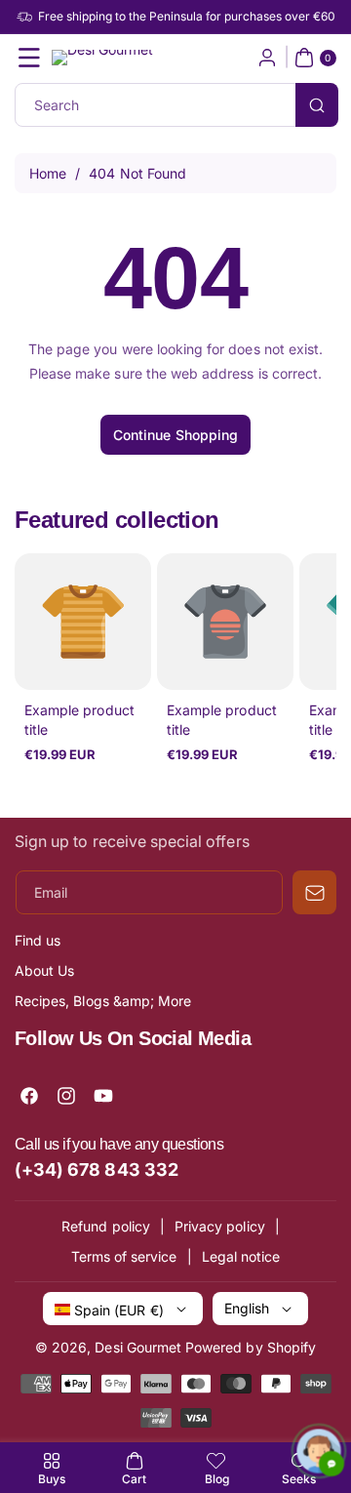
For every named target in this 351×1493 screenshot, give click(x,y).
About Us (44, 970)
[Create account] (267, 57)
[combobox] (175, 105)
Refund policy (105, 1226)
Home (47, 173)
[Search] (316, 105)
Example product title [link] (79, 720)
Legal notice (241, 1256)
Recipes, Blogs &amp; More (103, 1000)
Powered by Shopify (250, 1347)
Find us (37, 940)
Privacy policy (220, 1226)
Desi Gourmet (138, 1347)
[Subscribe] (314, 892)
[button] (29, 57)
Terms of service (124, 1256)
